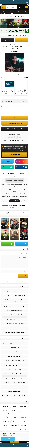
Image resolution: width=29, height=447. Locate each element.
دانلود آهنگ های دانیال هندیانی (14, 129)
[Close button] (28, 430)
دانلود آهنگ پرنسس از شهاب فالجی (14, 365)
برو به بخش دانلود (6, 40)
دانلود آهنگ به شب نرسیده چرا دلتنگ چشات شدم (14, 295)
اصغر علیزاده (6, 414)
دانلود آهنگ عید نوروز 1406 (20, 396)
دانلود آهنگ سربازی (6, 396)
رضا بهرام (5, 425)
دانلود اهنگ (8, 46)
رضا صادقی (23, 429)
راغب (4, 429)
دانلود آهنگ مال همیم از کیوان (14, 291)
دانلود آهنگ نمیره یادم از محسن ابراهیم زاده (14, 382)
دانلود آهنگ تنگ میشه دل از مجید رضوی (14, 328)
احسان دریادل (23, 421)
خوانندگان (3, 13)
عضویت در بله (6, 167)
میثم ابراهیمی (23, 406)
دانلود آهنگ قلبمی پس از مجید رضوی (14, 323)
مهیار (14, 421)
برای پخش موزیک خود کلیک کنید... (13, 17)
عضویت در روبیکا (20, 167)
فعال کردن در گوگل (14, 154)
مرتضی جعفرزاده (6, 410)
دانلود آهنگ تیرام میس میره (15, 356)
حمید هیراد (15, 414)
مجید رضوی (14, 410)
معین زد (24, 414)
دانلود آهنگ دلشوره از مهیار (14, 369)
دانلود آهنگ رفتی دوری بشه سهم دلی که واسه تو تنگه (14, 301)
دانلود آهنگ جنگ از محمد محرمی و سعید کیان (14, 306)
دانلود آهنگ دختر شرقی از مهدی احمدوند (14, 374)
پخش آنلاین (20, 40)
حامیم (14, 406)
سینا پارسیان (6, 421)
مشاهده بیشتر (15, 201)
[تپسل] (1, 106)
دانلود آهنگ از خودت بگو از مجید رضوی (14, 332)
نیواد (3, 418)
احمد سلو (13, 429)
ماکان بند (14, 418)
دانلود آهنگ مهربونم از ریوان (14, 319)
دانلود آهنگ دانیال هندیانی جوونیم (17, 35)
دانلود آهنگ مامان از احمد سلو (14, 315)
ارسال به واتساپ (6, 244)
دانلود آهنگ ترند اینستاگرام (14, 391)
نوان (8, 418)
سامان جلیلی (14, 425)
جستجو (3, 7)
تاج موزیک (21, 7)
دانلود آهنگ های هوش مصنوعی (15, 387)
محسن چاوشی (5, 406)
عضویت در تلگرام (6, 161)
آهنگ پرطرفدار (18, 13)
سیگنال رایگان (7, 439)
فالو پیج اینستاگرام (20, 161)
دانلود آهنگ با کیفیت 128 (13, 123)
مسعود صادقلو (23, 410)
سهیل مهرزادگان (23, 418)
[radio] (20, 137)
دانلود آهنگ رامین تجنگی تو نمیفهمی (14, 361)
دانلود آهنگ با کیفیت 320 (13, 118)
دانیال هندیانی (17, 205)
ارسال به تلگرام (20, 244)
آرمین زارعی (23, 425)
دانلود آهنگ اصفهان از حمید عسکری (14, 378)
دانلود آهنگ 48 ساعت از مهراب (14, 310)
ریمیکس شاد (10, 13)
